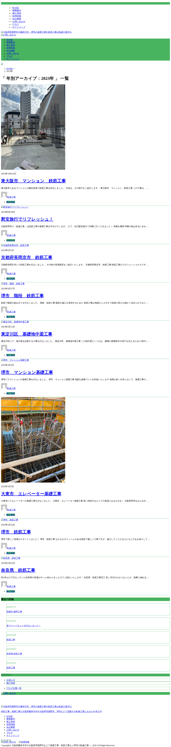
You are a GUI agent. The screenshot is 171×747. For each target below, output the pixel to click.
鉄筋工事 (11, 640)
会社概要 (17, 19)
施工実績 (17, 13)
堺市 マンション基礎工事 (27, 372)
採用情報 (17, 16)
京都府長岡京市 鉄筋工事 (26, 257)
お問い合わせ (19, 21)
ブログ (16, 24)
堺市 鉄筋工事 (16, 531)
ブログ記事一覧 (14, 688)
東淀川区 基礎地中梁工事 (26, 334)
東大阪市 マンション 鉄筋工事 (33, 180)
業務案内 (17, 10)
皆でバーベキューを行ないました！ (24, 626)
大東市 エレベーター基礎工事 (31, 493)
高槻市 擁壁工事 (14, 611)
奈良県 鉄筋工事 (18, 570)
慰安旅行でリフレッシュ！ (27, 219)
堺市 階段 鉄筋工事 (22, 295)
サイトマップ (19, 27)
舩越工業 (11, 197)
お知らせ (10, 240)
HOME (16, 8)
